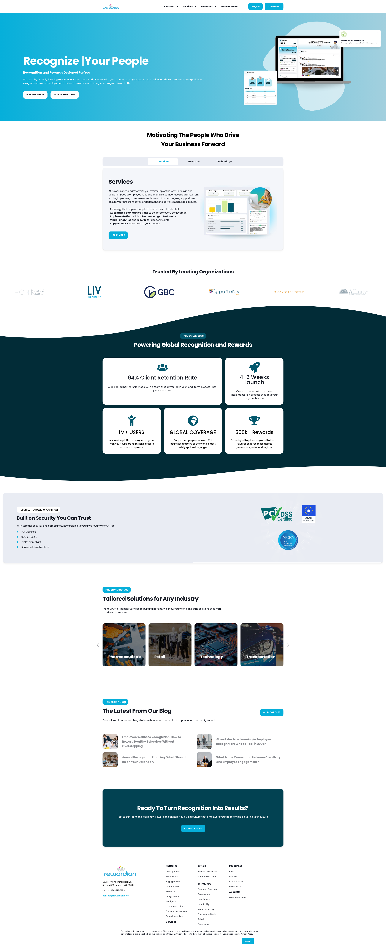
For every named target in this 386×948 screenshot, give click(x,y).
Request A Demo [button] (193, 828)
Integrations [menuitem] (172, 896)
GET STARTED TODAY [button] (65, 94)
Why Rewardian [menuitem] (237, 897)
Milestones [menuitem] (172, 876)
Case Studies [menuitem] (236, 881)
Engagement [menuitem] (173, 881)
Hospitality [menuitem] (203, 904)
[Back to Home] (111, 6)
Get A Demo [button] (274, 6)
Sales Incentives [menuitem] (175, 916)
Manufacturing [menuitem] (206, 909)
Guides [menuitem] (233, 876)
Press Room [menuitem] (235, 886)
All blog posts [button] (271, 712)
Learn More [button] (118, 235)
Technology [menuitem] (204, 924)
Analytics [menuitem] (171, 901)
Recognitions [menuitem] (173, 871)
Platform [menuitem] (169, 6)
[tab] (163, 161)
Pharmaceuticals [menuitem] (207, 914)
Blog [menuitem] (231, 871)
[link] (124, 644)
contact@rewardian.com (116, 895)
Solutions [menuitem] (187, 6)
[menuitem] (177, 6)
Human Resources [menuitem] (208, 871)
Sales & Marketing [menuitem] (207, 876)
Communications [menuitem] (175, 906)
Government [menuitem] (204, 894)
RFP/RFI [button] (255, 6)
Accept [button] (248, 941)
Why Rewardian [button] (35, 94)
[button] (97, 645)
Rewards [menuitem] (171, 891)
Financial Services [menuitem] (207, 889)
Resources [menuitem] (207, 6)
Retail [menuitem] (201, 919)
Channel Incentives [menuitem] (176, 911)
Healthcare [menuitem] (204, 899)
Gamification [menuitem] (173, 886)
